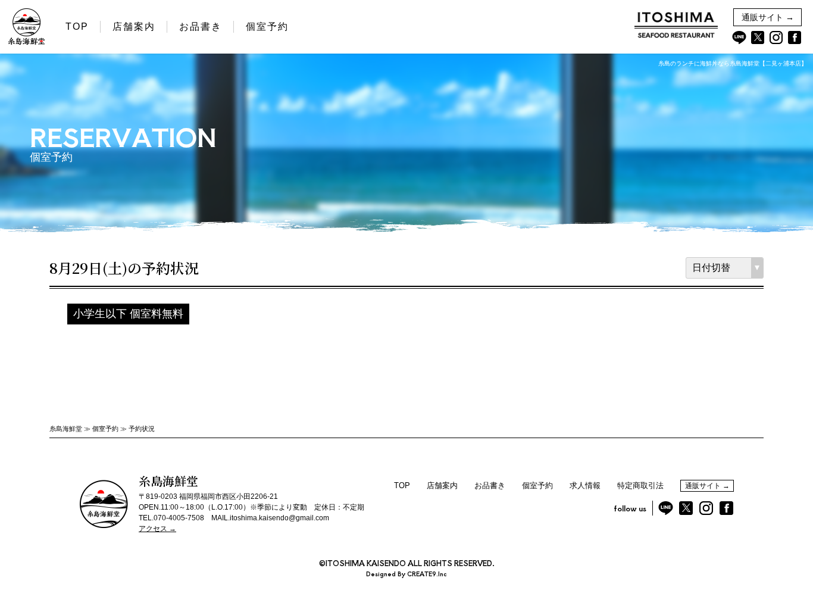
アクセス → (157, 528)
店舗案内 (133, 26)
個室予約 (267, 26)
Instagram (776, 37)
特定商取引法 (640, 485)
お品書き (200, 26)
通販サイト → (768, 17)
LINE (739, 37)
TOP (77, 26)
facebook (794, 37)
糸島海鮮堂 (65, 428)
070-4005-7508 (179, 518)
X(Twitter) (758, 37)
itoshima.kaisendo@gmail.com (279, 518)
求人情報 (585, 485)
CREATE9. (422, 573)
